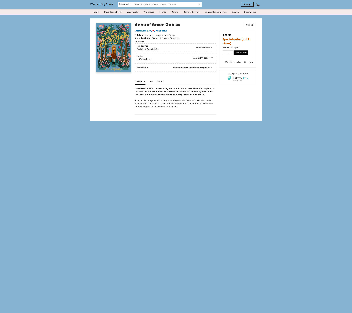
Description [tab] (140, 81)
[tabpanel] (175, 101)
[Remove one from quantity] (224, 52)
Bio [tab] (151, 81)
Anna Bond (161, 30)
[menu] (176, 12)
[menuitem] (95, 12)
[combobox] (125, 4)
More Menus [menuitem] (250, 12)
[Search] (199, 4)
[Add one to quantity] (231, 52)
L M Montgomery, (145, 30)
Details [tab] (160, 81)
